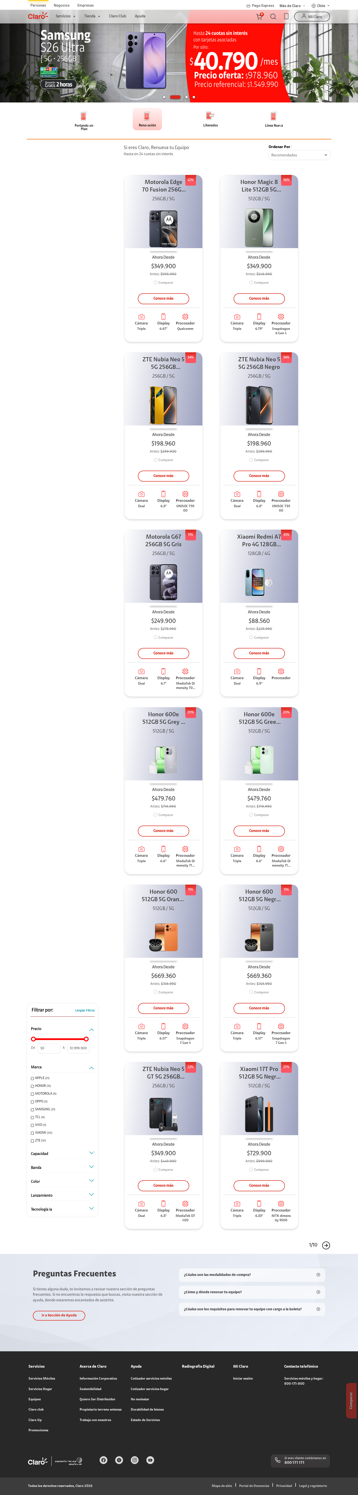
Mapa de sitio (222, 1486)
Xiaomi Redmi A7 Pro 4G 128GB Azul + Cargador (259, 541)
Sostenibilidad (90, 1389)
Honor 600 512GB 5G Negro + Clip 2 (259, 896)
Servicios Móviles (41, 1379)
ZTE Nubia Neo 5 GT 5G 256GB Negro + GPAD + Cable (163, 1074)
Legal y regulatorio (313, 1486)
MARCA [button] (36, 1067)
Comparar (166, 283)
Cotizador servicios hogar (150, 1389)
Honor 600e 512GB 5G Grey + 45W (163, 719)
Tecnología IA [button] (41, 1210)
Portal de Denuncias (254, 1486)
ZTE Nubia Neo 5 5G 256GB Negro (259, 363)
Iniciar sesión (243, 1379)
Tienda (89, 16)
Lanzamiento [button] (42, 1196)
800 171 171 (294, 1463)
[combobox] (299, 155)
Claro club (36, 1410)
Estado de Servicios (145, 1420)
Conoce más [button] (163, 299)
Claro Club (117, 16)
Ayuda (140, 16)
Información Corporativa (98, 1379)
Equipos (34, 1399)
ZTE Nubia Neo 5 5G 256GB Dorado (163, 364)
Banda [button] (36, 1168)
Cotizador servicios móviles (151, 1379)
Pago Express (263, 6)
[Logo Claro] (38, 15)
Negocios (62, 5)
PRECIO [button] (36, 1029)
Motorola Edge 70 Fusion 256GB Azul (163, 187)
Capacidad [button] (39, 1154)
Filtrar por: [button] (42, 1010)
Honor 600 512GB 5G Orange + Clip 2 (163, 896)
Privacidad (284, 1486)
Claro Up (35, 1420)
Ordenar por (279, 147)
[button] (259, 16)
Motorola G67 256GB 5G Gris (163, 541)
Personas (38, 5)
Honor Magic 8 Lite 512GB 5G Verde (259, 187)
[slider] (33, 1039)
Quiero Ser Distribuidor (97, 1399)
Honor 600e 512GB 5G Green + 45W (259, 719)
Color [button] (35, 1182)
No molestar (140, 1399)
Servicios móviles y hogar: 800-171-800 (303, 1381)
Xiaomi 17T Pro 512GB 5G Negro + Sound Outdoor (259, 1074)
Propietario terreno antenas (101, 1410)
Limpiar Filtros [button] (85, 1010)
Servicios (63, 16)
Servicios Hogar (40, 1389)
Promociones (38, 1430)
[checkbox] (62, 1078)
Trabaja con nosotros (95, 1420)
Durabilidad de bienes (147, 1410)
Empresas (85, 5)
